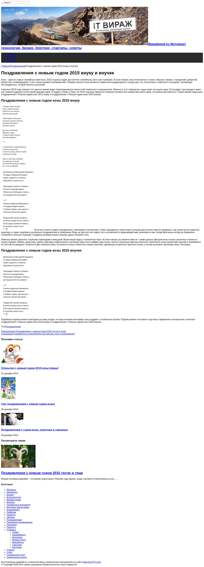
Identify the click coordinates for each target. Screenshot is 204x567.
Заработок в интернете (18, 505)
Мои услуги (12, 56)
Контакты (11, 61)
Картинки (17, 547)
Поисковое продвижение (19, 522)
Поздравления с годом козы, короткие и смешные (34, 429)
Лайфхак (11, 512)
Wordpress (12, 492)
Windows (11, 490)
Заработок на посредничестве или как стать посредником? (38, 334)
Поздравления (17, 66)
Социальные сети (16, 555)
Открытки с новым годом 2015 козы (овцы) (29, 368)
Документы (18, 542)
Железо (11, 502)
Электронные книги (17, 557)
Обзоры (11, 517)
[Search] (2, 3)
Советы (11, 550)
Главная (11, 54)
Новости (11, 515)
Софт (9, 552)
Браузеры (17, 537)
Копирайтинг (13, 510)
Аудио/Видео (19, 535)
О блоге (11, 59)
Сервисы (11, 530)
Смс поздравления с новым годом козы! (28, 403)
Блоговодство (14, 497)
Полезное (12, 525)
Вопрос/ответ (19, 540)
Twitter (15, 532)
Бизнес (10, 495)
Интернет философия (18, 507)
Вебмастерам (14, 500)
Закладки (17, 545)
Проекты (11, 527)
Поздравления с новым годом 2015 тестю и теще (33, 331)
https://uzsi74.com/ (92, 562)
